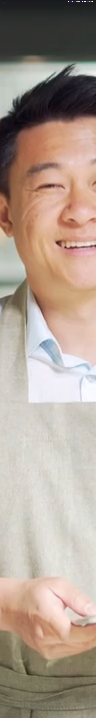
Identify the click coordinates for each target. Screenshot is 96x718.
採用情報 (85, 4)
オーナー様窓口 (84, 1)
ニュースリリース (79, 4)
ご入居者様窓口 (78, 1)
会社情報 (61, 4)
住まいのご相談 (71, 1)
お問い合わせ (91, 4)
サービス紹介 (67, 4)
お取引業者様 (90, 1)
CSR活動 (72, 4)
